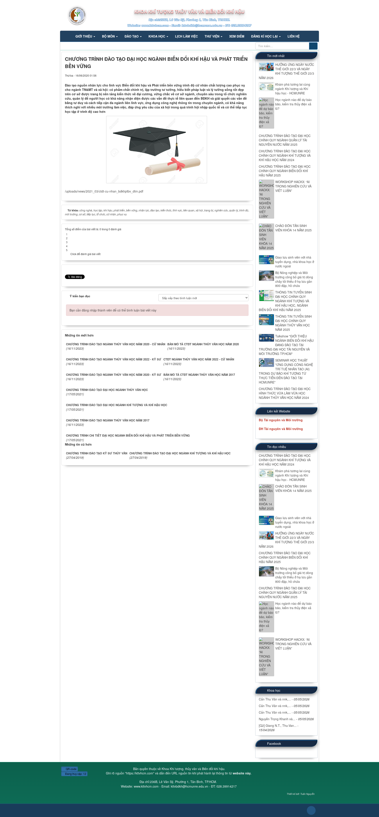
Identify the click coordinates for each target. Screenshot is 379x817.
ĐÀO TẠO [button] (132, 36)
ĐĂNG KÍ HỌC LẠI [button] (265, 36)
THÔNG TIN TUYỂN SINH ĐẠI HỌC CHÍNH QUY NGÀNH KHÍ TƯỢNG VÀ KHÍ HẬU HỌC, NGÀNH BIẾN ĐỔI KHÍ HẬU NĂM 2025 (285, 301)
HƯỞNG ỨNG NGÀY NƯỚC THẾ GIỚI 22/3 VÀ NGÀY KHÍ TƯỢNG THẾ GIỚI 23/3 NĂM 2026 (286, 71)
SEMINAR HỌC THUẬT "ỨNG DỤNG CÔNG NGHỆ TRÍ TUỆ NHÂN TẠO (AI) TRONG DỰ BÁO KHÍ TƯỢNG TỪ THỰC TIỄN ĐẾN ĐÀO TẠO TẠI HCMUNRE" (286, 371)
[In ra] (240, 75)
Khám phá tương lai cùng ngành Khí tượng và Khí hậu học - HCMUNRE (292, 88)
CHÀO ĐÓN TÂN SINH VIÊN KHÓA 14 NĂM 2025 (293, 227)
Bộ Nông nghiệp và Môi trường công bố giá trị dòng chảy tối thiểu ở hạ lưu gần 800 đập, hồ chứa (294, 279)
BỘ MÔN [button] (109, 36)
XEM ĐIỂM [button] (236, 36)
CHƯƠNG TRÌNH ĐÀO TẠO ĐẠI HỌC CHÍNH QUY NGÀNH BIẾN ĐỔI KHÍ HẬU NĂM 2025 (285, 170)
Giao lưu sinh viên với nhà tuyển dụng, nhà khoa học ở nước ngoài (294, 261)
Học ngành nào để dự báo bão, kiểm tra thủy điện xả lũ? (293, 104)
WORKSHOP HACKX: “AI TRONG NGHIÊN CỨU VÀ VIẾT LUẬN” (293, 186)
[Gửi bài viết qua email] (233, 75)
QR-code (71, 769)
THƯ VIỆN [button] (212, 36)
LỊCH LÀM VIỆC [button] (186, 36)
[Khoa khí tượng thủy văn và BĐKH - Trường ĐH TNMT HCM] (73, 15)
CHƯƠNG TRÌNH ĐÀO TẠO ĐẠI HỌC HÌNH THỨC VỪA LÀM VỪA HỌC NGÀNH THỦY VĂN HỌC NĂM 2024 (285, 393)
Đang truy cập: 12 (75, 774)
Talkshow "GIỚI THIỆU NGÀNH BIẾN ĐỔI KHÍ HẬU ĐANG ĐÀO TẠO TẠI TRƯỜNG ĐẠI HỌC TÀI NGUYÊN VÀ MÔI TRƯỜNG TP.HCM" (286, 345)
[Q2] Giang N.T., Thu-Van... (278, 725)
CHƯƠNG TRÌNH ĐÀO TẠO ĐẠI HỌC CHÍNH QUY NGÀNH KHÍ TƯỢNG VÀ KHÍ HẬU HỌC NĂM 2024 (285, 155)
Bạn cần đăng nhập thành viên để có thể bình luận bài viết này (113, 310)
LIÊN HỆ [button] (294, 36)
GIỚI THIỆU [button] (84, 36)
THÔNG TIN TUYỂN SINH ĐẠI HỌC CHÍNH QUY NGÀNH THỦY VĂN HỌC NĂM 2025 (293, 323)
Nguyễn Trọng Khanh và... (277, 719)
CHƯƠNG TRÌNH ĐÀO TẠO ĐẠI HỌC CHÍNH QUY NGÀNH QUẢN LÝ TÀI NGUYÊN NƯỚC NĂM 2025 (285, 140)
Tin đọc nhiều (276, 446)
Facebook (274, 743)
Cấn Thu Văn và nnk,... (275, 699)
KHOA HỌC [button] (157, 36)
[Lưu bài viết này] (246, 75)
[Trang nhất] (66, 36)
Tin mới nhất (275, 56)
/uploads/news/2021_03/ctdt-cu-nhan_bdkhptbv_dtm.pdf (104, 191)
